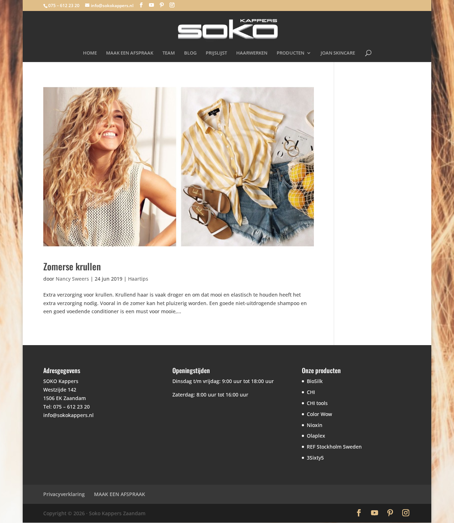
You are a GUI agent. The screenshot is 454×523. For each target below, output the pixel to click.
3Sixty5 (315, 457)
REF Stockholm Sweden (334, 446)
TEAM (168, 53)
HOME (90, 53)
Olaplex (316, 435)
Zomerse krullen (72, 266)
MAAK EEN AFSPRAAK (129, 53)
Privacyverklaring (64, 494)
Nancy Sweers (72, 278)
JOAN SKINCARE (338, 53)
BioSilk (315, 381)
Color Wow (319, 414)
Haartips (138, 278)
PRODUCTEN (290, 53)
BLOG (190, 53)
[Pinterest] (161, 5)
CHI (311, 392)
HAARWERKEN (251, 53)
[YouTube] (151, 5)
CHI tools (317, 403)
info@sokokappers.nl (68, 415)
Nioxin (314, 425)
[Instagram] (172, 5)
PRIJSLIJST (216, 53)
